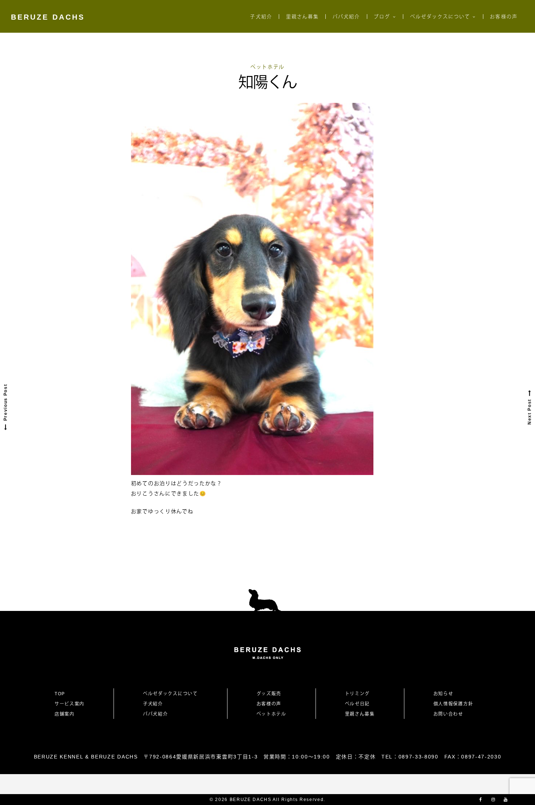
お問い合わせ (450, 714)
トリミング (357, 693)
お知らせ (443, 693)
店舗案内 (65, 714)
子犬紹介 (261, 16)
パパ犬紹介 (346, 16)
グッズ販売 (269, 693)
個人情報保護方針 (453, 704)
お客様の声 (503, 16)
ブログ (382, 16)
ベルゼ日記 (357, 704)
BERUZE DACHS (48, 17)
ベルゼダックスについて (440, 16)
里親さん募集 (302, 16)
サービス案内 (69, 704)
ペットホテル (267, 67)
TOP (60, 693)
